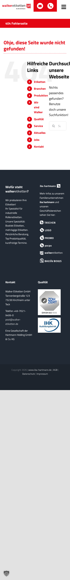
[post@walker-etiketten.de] (40, 6)
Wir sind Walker (38, 107)
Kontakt (39, 146)
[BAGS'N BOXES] (51, 261)
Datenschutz (28, 374)
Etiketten (39, 82)
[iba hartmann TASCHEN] (51, 222)
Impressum (42, 374)
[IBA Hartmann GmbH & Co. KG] (51, 186)
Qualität (39, 119)
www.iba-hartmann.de (40, 370)
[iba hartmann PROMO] (51, 238)
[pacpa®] (51, 245)
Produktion (41, 95)
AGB (55, 370)
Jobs (36, 140)
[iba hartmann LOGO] (51, 230)
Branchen (40, 88)
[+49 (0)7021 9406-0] (50, 6)
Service (38, 126)
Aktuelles (40, 133)
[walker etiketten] (51, 253)
